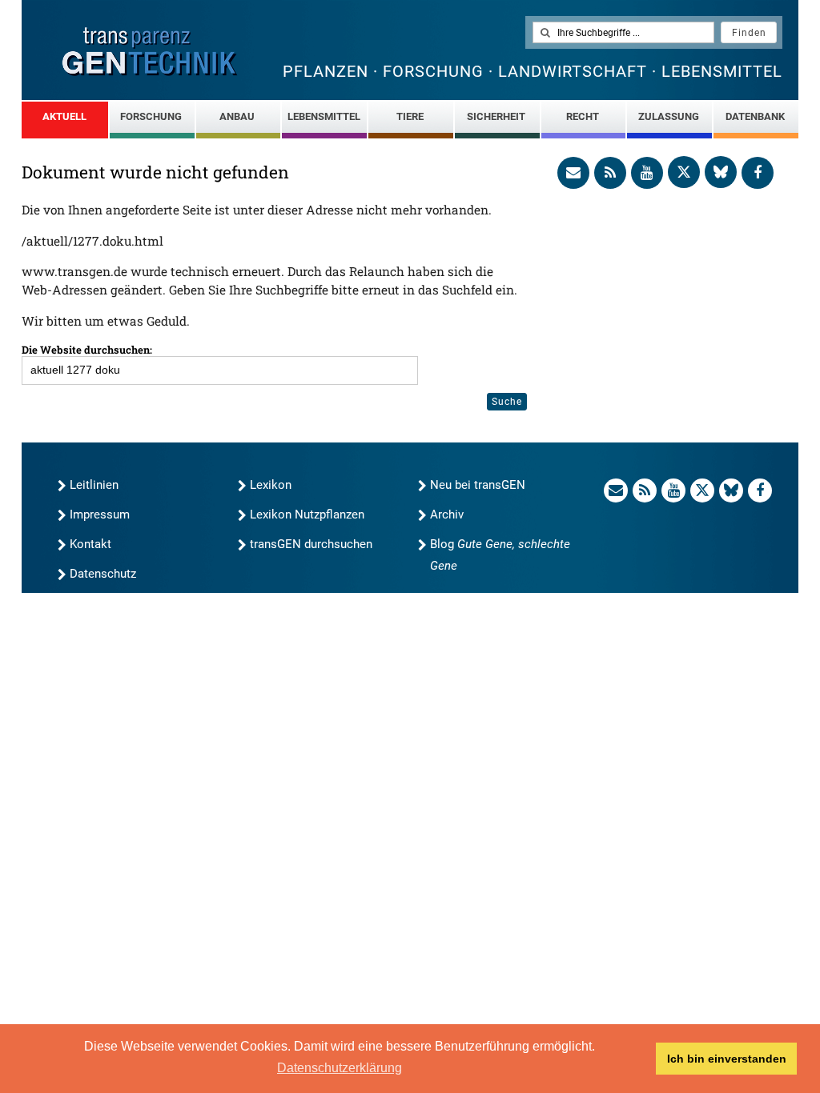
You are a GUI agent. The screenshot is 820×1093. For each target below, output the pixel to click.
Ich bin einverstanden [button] (726, 1058)
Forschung (151, 116)
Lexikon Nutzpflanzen (307, 514)
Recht (582, 116)
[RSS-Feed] (610, 173)
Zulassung (668, 116)
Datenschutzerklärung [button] (339, 1068)
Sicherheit (496, 116)
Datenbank (755, 116)
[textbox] (623, 32)
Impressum (100, 514)
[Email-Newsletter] (573, 173)
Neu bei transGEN (477, 485)
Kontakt (90, 544)
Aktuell (64, 116)
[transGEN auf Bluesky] (721, 172)
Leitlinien (94, 485)
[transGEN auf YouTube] (647, 173)
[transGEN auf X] (684, 172)
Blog (500, 555)
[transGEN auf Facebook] (758, 173)
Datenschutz (103, 574)
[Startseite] (150, 51)
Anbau (237, 116)
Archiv (447, 514)
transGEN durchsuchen (311, 544)
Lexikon (270, 485)
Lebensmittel (323, 116)
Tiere (410, 116)
